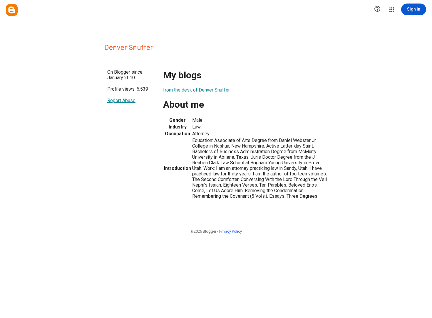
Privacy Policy (230, 231)
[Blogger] (12, 10)
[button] (377, 9)
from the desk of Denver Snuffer (196, 90)
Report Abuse (121, 100)
